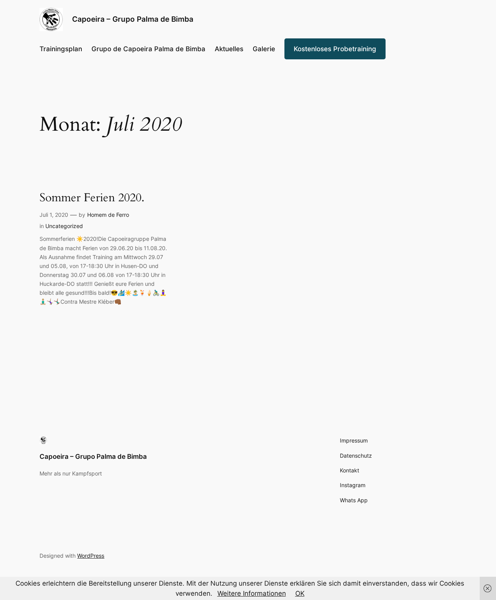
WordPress (90, 555)
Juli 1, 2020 (54, 214)
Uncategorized (64, 226)
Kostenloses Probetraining (335, 49)
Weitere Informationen (251, 593)
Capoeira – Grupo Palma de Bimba (93, 456)
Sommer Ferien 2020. (92, 198)
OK (300, 593)
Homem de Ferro (108, 214)
